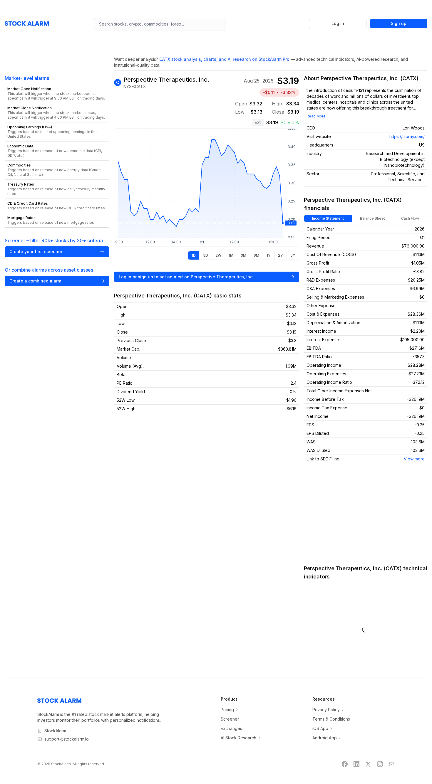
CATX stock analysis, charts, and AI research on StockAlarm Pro (224, 59)
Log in (337, 23)
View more (414, 458)
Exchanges (231, 728)
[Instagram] (380, 764)
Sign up (398, 23)
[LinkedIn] (356, 764)
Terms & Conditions (331, 718)
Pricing (227, 709)
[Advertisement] (365, 514)
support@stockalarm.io (66, 738)
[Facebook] (345, 764)
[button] (57, 93)
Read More (316, 116)
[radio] (193, 255)
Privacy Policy (326, 709)
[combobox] (159, 24)
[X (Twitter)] (368, 764)
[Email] (392, 764)
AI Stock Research (238, 737)
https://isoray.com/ (407, 136)
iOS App (320, 728)
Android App (324, 737)
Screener (230, 718)
